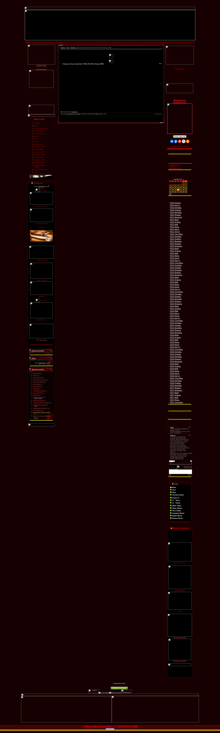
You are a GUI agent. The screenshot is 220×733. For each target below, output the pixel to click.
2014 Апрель (175, 309)
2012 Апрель (175, 251)
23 (186, 189)
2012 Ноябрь (175, 268)
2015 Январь (175, 330)
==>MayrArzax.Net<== (119, 680)
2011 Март (174, 220)
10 (170, 187)
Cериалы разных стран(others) (42, 415)
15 (183, 187)
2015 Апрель (175, 338)
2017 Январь (175, 388)
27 (178, 192)
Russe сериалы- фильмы (40, 402)
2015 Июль (174, 345)
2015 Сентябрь (176, 350)
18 (173, 189)
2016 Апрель (175, 366)
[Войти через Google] (184, 141)
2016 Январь (175, 359)
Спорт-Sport (36, 386)
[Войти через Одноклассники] (187, 141)
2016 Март (174, 364)
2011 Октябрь (176, 237)
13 (178, 187)
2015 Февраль (176, 333)
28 (181, 192)
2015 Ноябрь (175, 354)
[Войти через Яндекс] (179, 141)
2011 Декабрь (176, 241)
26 (175, 192)
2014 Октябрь (176, 323)
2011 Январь (175, 215)
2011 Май (174, 225)
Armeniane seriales (38, 400)
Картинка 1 (74, 111)
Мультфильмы (37, 377)
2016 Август (175, 376)
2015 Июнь (174, 342)
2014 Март (174, 306)
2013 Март (174, 277)
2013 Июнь (174, 285)
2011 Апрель (175, 222)
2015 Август (175, 347)
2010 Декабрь (176, 213)
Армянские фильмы (39, 390)
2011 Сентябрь (176, 234)
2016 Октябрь (176, 381)
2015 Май (174, 340)
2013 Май (174, 282)
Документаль (37, 410)
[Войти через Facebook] (175, 141)
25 (173, 192)
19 (175, 189)
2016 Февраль (176, 362)
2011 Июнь (174, 227)
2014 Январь (175, 301)
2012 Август (175, 261)
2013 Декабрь (176, 299)
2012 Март (174, 249)
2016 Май (174, 369)
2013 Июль (174, 287)
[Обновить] (191, 461)
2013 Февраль (176, 275)
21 (181, 189)
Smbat (96, 113)
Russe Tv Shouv (38, 397)
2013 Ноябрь (175, 297)
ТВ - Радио (36, 395)
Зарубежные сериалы (39, 404)
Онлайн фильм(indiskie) (40, 408)
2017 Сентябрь (176, 402)
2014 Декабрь (176, 328)
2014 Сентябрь (176, 321)
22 (183, 189)
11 (172, 187)
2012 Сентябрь (176, 263)
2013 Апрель (175, 280)
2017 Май (174, 398)
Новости (35, 388)
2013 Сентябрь (176, 292)
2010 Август (175, 205)
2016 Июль (174, 374)
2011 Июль (174, 229)
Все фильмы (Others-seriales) (42, 412)
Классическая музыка (39, 379)
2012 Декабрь (176, 270)
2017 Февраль (176, 390)
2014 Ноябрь (175, 326)
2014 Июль (174, 316)
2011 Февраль (176, 217)
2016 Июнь (174, 371)
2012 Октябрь (176, 265)
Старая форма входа (180, 146)
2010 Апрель (175, 203)
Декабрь (72, 47)
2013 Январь (175, 273)
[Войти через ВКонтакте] (172, 141)
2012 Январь (175, 244)
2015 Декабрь (176, 357)
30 (186, 192)
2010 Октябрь (176, 208)
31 (170, 194)
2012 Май (174, 253)
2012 (67, 47)
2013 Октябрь (176, 294)
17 (170, 189)
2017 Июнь (174, 400)
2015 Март (174, 335)
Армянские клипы (38, 381)
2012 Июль (174, 258)
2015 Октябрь (176, 352)
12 (175, 187)
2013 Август (175, 289)
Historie (35, 375)
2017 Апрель (175, 395)
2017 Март (174, 393)
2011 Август (175, 232)
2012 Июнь (174, 256)
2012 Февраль (176, 246)
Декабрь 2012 (178, 179)
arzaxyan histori (37, 392)
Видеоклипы (36, 384)
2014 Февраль (176, 304)
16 (186, 187)
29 (183, 192)
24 (170, 192)
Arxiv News (36, 373)
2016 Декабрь (176, 386)
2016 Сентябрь (176, 378)
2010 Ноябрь (175, 210)
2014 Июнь (174, 313)
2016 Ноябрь (175, 383)
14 (181, 187)
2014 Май (174, 311)
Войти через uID (179, 136)
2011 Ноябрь (175, 239)
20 (77, 47)
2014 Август (175, 318)
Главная (62, 47)
